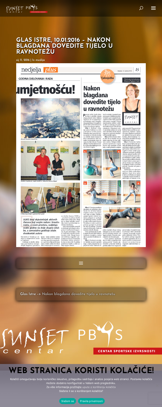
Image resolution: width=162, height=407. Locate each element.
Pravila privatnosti (91, 401)
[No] (157, 386)
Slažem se (67, 401)
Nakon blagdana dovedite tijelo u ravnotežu (78, 294)
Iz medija (38, 60)
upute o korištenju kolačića (99, 387)
